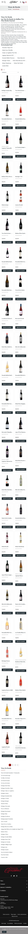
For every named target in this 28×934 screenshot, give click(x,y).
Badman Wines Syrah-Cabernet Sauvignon (20, 233)
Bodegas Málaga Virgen (6, 844)
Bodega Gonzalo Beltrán (6, 837)
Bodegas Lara (4, 847)
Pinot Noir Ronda (4, 855)
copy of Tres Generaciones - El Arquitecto (20, 432)
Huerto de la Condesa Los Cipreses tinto (20, 604)
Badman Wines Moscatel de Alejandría (7, 176)
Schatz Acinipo (5, 205)
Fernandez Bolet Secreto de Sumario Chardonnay (7, 290)
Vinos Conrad (4, 821)
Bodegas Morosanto (5, 806)
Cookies (25, 923)
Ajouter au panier (7, 99)
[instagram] (16, 876)
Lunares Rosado (19, 205)
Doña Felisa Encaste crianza (20, 460)
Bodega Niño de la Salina (7, 826)
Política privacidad (18, 923)
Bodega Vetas (4, 814)
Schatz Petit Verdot (18, 63)
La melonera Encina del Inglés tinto (7, 318)
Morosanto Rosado (19, 318)
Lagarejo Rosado (6, 747)
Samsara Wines (4, 803)
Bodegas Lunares (5, 793)
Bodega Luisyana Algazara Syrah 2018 (7, 90)
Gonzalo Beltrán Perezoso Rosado (20, 119)
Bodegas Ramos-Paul (5, 839)
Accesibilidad (10, 923)
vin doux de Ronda (5, 783)
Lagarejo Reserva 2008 (7, 690)
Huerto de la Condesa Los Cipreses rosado (7, 518)
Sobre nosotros (6, 914)
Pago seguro (13, 914)
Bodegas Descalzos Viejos (7, 788)
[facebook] (11, 876)
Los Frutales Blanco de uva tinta (20, 632)
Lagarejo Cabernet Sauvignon (7, 461)
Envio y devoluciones (22, 914)
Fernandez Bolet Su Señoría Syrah (20, 375)
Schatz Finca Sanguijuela (20, 403)
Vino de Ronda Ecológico (7, 852)
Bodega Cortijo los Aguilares (7, 791)
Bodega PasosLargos (5, 811)
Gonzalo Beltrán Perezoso (8, 58)
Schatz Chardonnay (6, 63)
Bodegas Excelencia (5, 816)
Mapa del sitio (15, 916)
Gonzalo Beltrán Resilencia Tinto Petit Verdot (7, 261)
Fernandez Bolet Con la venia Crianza (7, 403)
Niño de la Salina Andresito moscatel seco (7, 604)
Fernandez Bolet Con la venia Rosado (7, 632)
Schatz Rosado (5, 546)
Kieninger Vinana (6, 60)
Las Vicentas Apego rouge (20, 147)
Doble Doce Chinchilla (7, 50)
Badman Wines (4, 832)
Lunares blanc (5, 66)
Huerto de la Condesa (6, 824)
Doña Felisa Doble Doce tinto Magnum (7, 347)
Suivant (17, 765)
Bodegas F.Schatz (5, 798)
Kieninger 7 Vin (18, 176)
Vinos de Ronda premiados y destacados (10, 773)
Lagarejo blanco (19, 575)
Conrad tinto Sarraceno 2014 (20, 747)
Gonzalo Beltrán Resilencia (7, 375)
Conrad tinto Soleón (20, 290)
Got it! (4, 931)
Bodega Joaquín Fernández (7, 819)
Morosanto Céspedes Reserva (7, 432)
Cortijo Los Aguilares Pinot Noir (9, 53)
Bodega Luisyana (4, 849)
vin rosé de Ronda (5, 780)
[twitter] (14, 876)
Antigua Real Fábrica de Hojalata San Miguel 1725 (12, 829)
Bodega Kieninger (5, 801)
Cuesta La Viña (4, 857)
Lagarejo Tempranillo (7, 148)
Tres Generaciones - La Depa (7, 233)
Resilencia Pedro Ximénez (20, 661)
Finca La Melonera (5, 808)
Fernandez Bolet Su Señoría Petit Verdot (7, 119)
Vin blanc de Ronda (5, 778)
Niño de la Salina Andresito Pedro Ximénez (20, 347)
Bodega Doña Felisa (5, 785)
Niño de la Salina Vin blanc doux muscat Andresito (20, 489)
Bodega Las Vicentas (5, 842)
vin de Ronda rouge (5, 775)
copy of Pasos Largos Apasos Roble (7, 575)
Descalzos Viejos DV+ (7, 47)
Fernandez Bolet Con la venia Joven (20, 261)
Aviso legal (3, 923)
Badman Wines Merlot (20, 690)
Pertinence (10, 72)
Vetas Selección (21, 58)
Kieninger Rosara (6, 661)
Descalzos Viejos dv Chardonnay (20, 718)
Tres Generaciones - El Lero (20, 90)
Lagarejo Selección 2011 (8, 55)
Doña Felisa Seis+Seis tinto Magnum (7, 489)
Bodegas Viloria (4, 834)
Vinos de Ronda (6, 768)
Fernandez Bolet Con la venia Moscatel (7, 718)
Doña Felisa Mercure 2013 (19, 60)
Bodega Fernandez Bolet (6, 796)
